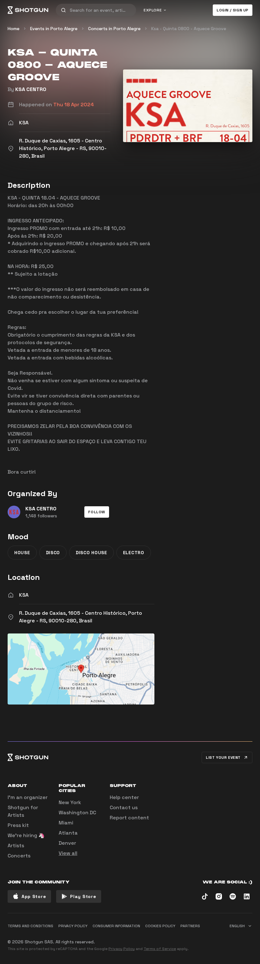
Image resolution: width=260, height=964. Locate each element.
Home (13, 28)
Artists (16, 845)
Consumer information (116, 925)
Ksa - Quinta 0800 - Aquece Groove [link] (188, 28)
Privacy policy (73, 925)
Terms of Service (160, 948)
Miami (66, 822)
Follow (96, 512)
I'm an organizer (28, 797)
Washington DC (77, 812)
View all (68, 853)
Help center (124, 797)
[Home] (28, 10)
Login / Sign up (233, 10)
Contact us (124, 807)
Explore (153, 10)
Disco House (91, 552)
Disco (53, 552)
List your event (223, 757)
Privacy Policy (121, 948)
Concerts (19, 855)
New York (70, 802)
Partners (190, 925)
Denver (67, 843)
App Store (34, 896)
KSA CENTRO (30, 89)
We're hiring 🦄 (26, 835)
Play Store (83, 896)
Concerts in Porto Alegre (114, 28)
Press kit (18, 825)
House (22, 552)
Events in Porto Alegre (53, 28)
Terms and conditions (30, 925)
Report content (129, 817)
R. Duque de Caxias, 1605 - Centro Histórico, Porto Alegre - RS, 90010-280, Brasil (80, 617)
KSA (24, 595)
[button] (96, 512)
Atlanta (68, 833)
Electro (133, 552)
